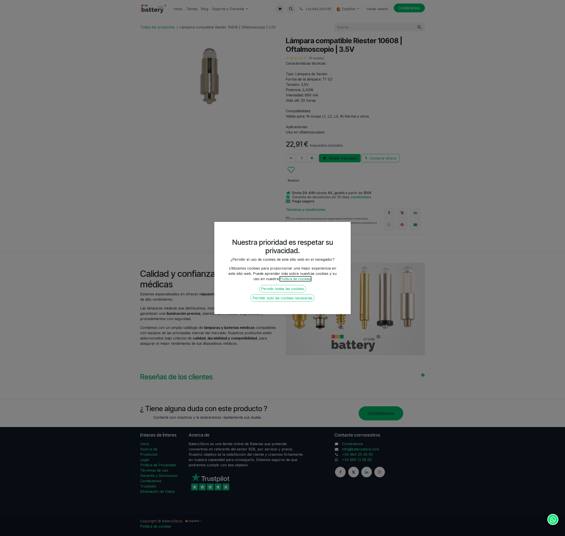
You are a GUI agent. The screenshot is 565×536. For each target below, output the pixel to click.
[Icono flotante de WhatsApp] (552, 519)
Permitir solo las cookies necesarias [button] (283, 298)
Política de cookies (295, 279)
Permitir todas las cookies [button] (282, 289)
